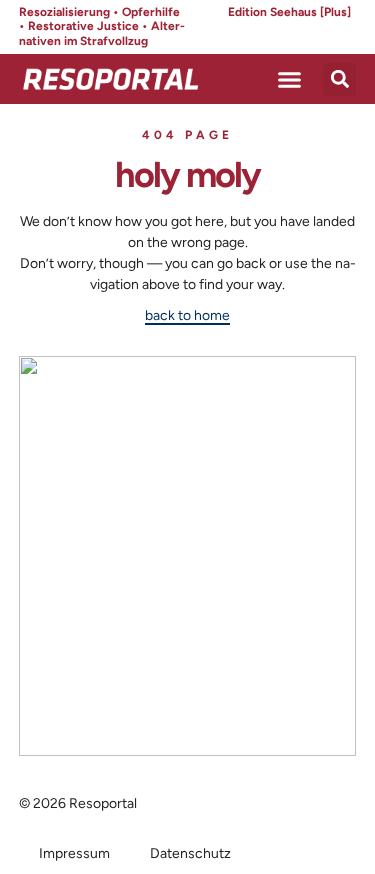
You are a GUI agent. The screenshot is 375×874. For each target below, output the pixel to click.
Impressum (74, 853)
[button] (290, 79)
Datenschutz (190, 853)
